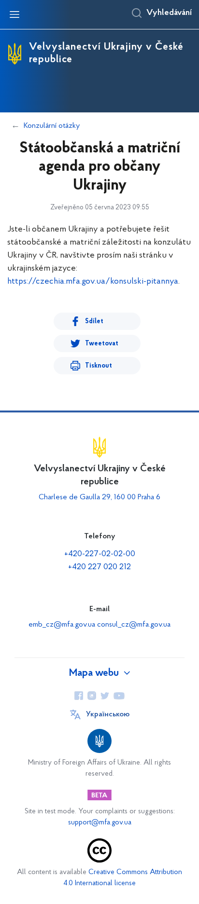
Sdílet (94, 321)
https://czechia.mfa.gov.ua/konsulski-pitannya (92, 281)
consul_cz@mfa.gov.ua (134, 625)
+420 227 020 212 (99, 567)
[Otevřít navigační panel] (14, 14)
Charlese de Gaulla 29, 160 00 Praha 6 (99, 497)
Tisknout (98, 366)
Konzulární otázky (52, 126)
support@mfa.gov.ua (99, 822)
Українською (107, 714)
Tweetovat (101, 343)
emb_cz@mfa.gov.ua (61, 625)
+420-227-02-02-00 (99, 554)
